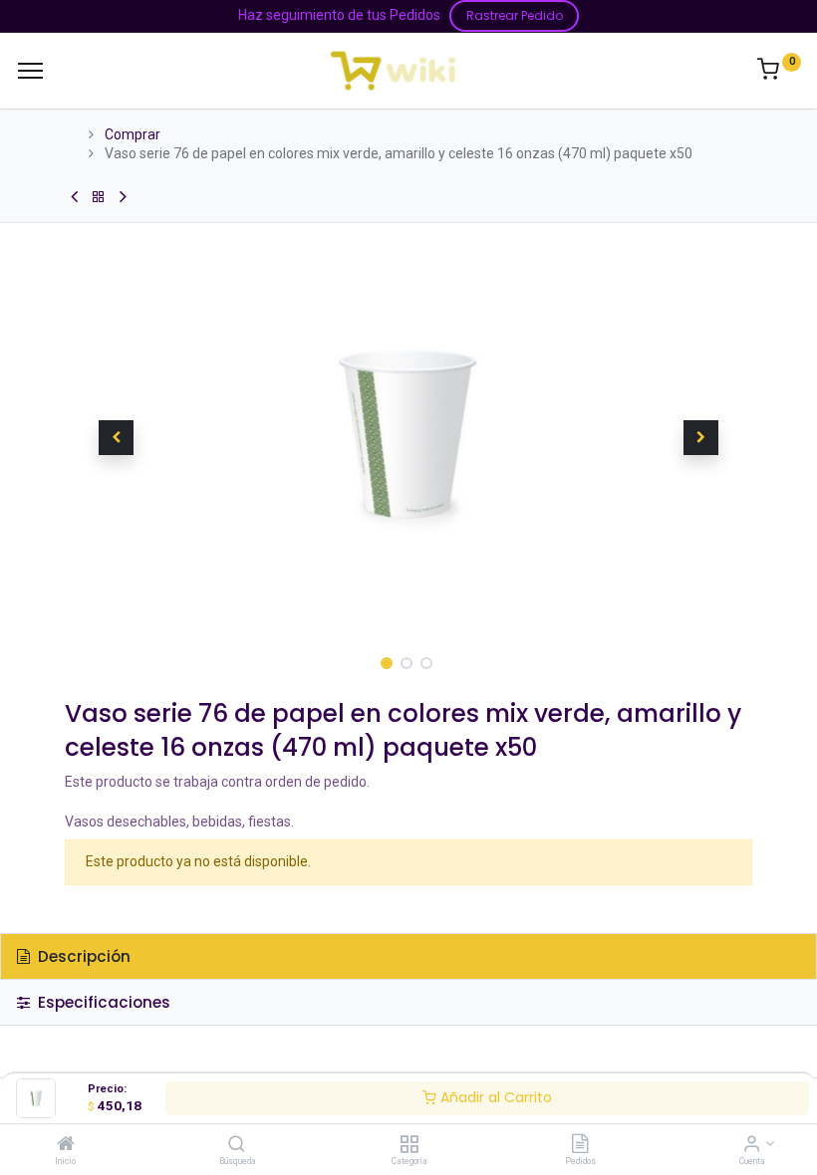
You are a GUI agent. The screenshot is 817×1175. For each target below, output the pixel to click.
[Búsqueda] (236, 1145)
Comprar (132, 134)
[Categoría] (409, 1145)
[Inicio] (66, 1145)
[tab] (408, 956)
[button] (116, 438)
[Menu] (30, 71)
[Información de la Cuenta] (751, 1145)
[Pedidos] (580, 1145)
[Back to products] (99, 197)
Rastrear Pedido (514, 15)
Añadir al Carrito (494, 1097)
